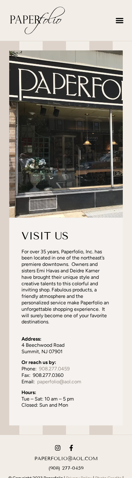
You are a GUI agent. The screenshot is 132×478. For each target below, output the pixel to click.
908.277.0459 (54, 369)
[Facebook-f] (71, 448)
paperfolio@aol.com (59, 382)
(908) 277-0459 (66, 468)
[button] (120, 20)
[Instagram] (57, 448)
